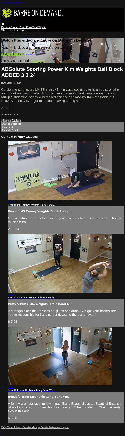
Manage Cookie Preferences (46, 427)
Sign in (42, 27)
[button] (3, 24)
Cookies (27, 427)
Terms (10, 427)
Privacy (18, 427)
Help (4, 427)
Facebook (6, 120)
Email (18, 120)
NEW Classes (8, 83)
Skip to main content (11, 2)
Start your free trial (12, 54)
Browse (6, 27)
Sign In (24, 30)
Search (15, 27)
